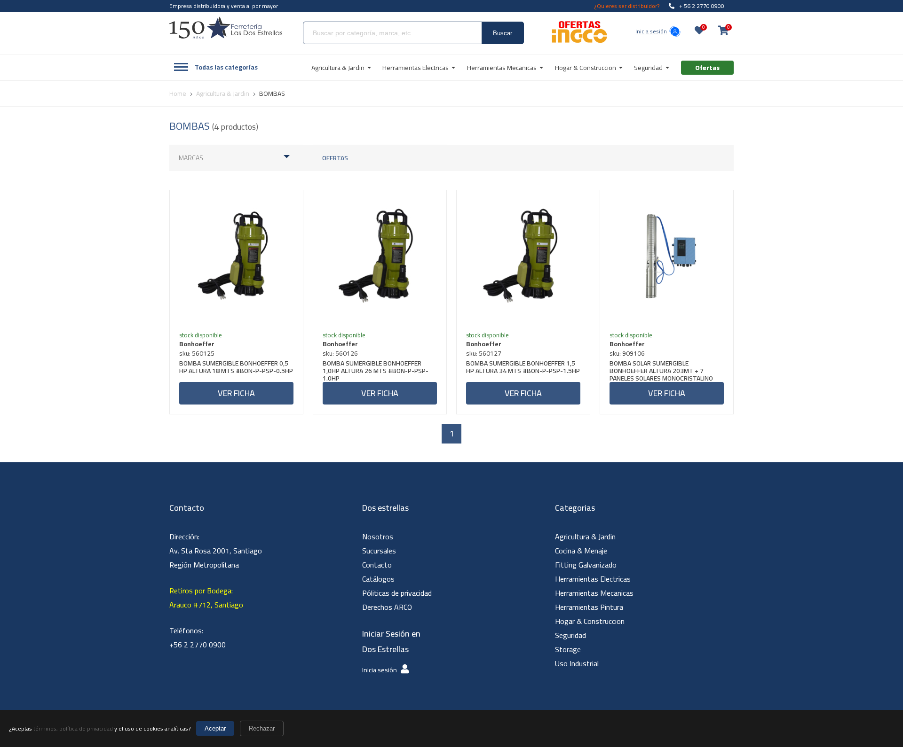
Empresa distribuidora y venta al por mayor (223, 5)
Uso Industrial (577, 663)
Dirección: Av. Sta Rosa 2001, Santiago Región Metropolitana (215, 550)
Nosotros (377, 536)
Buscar (502, 33)
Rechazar (262, 728)
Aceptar (215, 728)
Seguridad (570, 635)
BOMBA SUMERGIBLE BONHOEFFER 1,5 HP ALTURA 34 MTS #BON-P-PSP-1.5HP (523, 368)
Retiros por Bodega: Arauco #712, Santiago (206, 598)
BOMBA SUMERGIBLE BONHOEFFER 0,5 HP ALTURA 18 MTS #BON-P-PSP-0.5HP (236, 368)
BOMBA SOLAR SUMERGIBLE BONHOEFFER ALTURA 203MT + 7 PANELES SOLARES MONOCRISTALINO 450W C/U (661, 370)
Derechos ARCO (387, 607)
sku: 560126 (340, 353)
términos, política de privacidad (73, 728)
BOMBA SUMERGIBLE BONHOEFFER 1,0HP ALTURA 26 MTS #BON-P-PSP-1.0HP (375, 370)
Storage (568, 649)
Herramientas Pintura (589, 607)
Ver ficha (236, 393)
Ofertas (335, 158)
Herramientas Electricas (593, 579)
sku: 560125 (196, 353)
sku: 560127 (483, 353)
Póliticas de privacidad (397, 593)
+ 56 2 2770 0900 (701, 5)
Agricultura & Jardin (585, 536)
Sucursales (379, 551)
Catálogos (378, 579)
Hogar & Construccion (590, 621)
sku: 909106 (627, 353)
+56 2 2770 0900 (197, 645)
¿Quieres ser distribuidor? (626, 5)
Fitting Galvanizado (586, 565)
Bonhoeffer (196, 344)
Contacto (377, 565)
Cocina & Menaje (581, 551)
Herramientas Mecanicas (594, 593)
